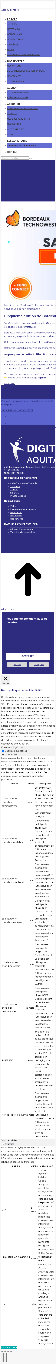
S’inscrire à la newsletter (22, 532)
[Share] (5, 1351)
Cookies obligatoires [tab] (12, 747)
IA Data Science (18, 496)
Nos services (16, 519)
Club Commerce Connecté (23, 483)
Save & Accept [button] (9, 1347)
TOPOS (14, 489)
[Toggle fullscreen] (8, 1351)
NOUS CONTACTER (14, 473)
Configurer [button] (39, 664)
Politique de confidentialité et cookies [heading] (26, 620)
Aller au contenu (10, 10)
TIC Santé (15, 486)
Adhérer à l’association (21, 529)
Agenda (42, 377)
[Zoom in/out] (11, 1351)
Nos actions (16, 515)
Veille (13, 506)
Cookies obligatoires (16, 751)
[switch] (3, 1144)
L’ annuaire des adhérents (23, 509)
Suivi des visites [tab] (9, 1140)
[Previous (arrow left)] (2, 1357)
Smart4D (14, 493)
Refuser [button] (17, 664)
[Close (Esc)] (2, 1351)
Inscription (9, 383)
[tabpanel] (28, 947)
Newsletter (16, 512)
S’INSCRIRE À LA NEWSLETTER (17, 410)
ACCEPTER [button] (28, 656)
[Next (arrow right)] (5, 1357)
